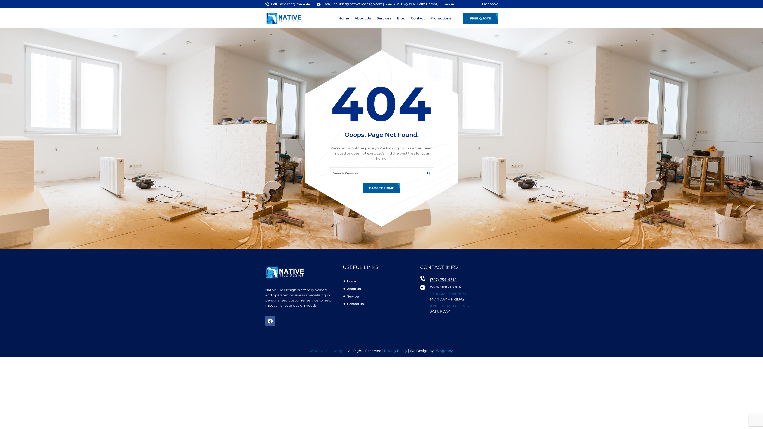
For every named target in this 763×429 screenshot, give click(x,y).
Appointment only (450, 306)
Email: (327, 4)
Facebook (490, 4)
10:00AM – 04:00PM (448, 294)
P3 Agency (443, 351)
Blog (401, 18)
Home (343, 18)
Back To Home (381, 188)
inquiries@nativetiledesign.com (358, 4)
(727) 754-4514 (298, 4)
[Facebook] (270, 321)
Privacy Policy (396, 351)
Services (384, 18)
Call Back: (278, 4)
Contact (418, 18)
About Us (363, 18)
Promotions (440, 18)
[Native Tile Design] (284, 18)
